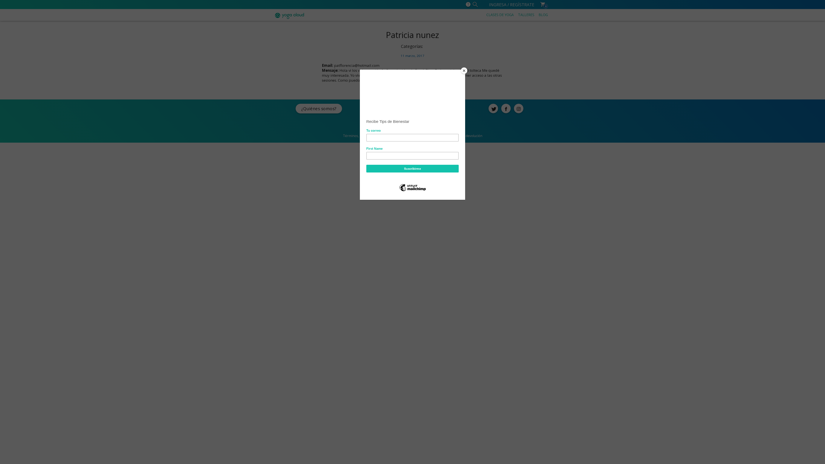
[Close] (464, 70)
